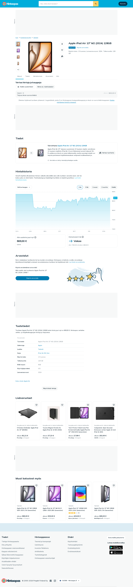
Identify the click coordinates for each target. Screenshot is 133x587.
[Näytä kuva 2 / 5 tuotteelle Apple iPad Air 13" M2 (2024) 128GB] (18, 50)
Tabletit (35, 37)
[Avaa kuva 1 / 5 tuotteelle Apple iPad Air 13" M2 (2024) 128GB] (40, 57)
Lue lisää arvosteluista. (77, 262)
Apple (40, 345)
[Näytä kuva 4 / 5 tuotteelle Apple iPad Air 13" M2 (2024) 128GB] (18, 63)
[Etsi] (96, 3)
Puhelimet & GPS (25, 37)
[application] (66, 212)
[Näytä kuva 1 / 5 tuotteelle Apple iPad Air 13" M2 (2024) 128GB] (18, 44)
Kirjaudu (123, 4)
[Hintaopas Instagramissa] (55, 581)
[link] (66, 153)
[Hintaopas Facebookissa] (50, 581)
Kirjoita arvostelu (83, 47)
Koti (17, 37)
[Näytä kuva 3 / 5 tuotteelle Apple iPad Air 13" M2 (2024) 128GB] (18, 56)
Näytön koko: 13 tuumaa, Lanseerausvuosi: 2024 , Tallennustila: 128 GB (92, 52)
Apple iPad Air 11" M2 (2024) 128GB (72, 146)
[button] (18, 69)
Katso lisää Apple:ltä (23, 381)
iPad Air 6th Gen (43, 353)
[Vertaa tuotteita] (62, 56)
